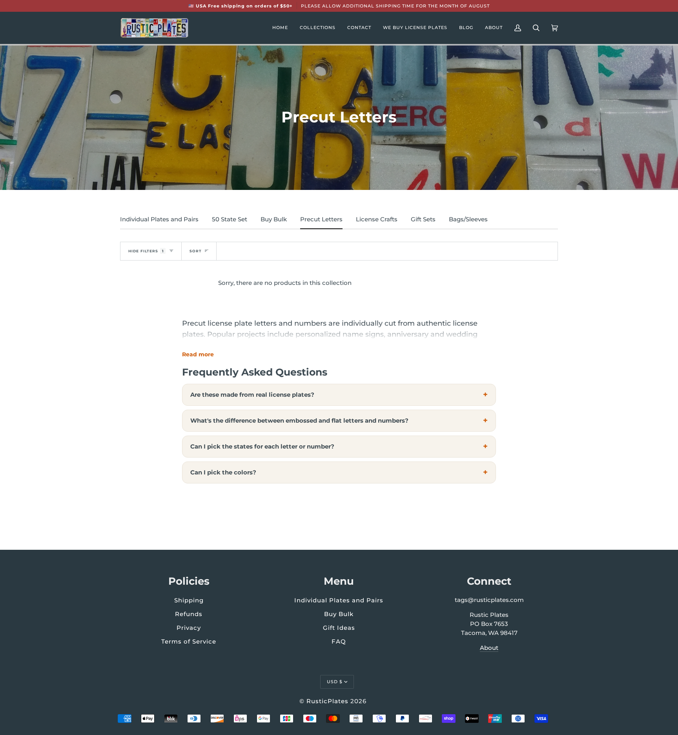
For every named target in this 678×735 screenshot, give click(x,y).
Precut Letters (321, 219)
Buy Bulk (274, 219)
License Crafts (376, 219)
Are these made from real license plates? (252, 394)
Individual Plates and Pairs (159, 219)
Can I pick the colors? (223, 472)
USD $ (335, 681)
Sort (196, 251)
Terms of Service (188, 641)
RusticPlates (327, 701)
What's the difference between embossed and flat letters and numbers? (299, 420)
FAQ (339, 641)
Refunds (188, 614)
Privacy (189, 627)
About (489, 647)
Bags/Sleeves (468, 219)
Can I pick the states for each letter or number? (262, 446)
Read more (198, 354)
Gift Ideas (339, 627)
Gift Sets (423, 219)
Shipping (189, 600)
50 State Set (229, 219)
